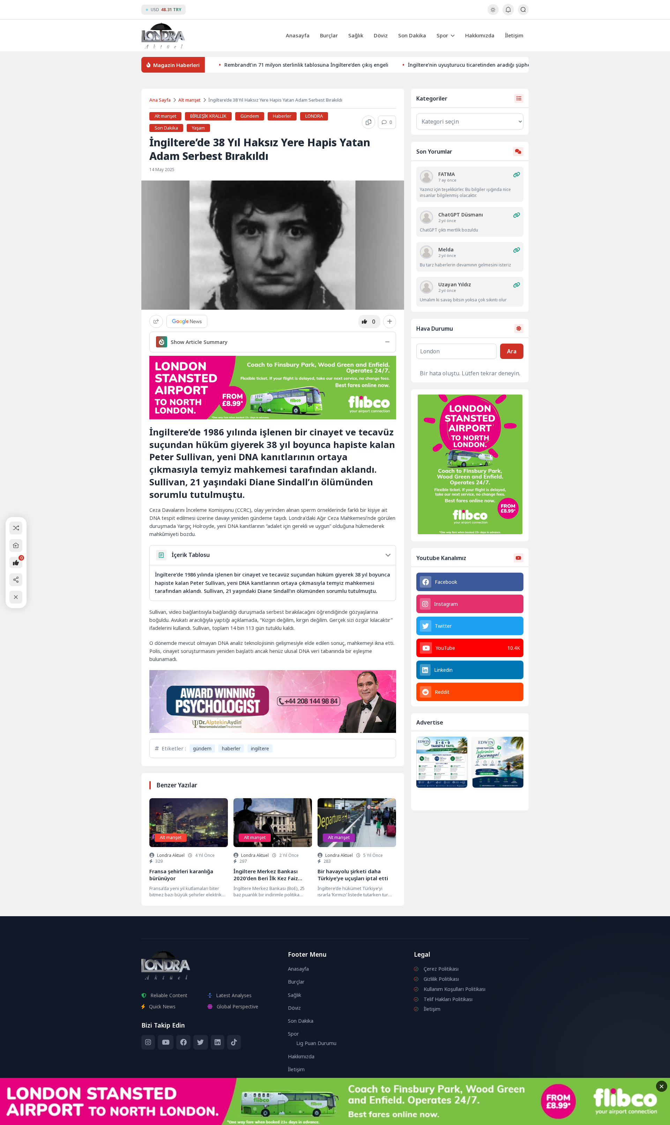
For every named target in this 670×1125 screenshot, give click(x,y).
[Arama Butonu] (523, 9)
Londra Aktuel (171, 855)
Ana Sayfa (160, 100)
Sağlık (355, 35)
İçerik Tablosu (191, 555)
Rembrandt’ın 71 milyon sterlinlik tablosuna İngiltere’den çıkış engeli (306, 64)
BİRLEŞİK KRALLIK (208, 116)
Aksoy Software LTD (392, 1116)
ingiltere (260, 748)
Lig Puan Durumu (316, 1043)
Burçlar (329, 35)
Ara (511, 351)
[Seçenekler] (389, 321)
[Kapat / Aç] (15, 597)
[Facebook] (183, 1042)
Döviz (381, 35)
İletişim (514, 35)
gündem (202, 748)
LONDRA (314, 116)
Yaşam (198, 128)
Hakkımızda (479, 35)
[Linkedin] (217, 1042)
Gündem (249, 116)
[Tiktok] (234, 1042)
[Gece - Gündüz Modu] (492, 13)
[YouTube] (165, 1042)
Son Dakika (412, 35)
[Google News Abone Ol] (186, 321)
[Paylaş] (156, 321)
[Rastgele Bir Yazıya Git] (15, 527)
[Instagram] (148, 1042)
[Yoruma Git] (516, 174)
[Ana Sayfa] (15, 545)
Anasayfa (298, 35)
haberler (231, 748)
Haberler (282, 116)
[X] (200, 1042)
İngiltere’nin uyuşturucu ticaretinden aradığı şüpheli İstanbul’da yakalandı (497, 64)
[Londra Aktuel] (163, 35)
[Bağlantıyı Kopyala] (368, 122)
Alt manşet (189, 100)
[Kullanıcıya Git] (426, 176)
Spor (442, 35)
